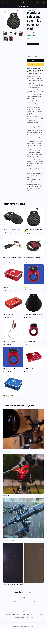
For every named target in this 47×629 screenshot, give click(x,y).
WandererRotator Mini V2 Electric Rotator (33, 286)
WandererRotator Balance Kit (10, 341)
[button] (2, 2)
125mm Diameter (32, 47)
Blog (27, 617)
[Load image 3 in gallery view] (16, 33)
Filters (33, 614)
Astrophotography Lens (21, 626)
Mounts (23, 614)
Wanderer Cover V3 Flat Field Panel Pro (33, 314)
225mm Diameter (33, 56)
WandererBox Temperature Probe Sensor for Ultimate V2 (33, 258)
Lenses (18, 614)
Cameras (6, 496)
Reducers (28, 614)
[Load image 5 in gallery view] (5, 38)
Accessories (17, 617)
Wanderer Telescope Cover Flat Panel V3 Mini (33, 230)
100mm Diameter (32, 44)
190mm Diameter (33, 53)
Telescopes (6, 451)
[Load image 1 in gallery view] (5, 33)
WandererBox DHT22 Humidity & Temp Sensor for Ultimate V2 (12, 258)
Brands (22, 617)
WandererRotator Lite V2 (9, 368)
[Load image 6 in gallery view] (11, 38)
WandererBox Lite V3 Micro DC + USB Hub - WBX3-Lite (13, 286)
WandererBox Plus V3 (8, 395)
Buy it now (35, 64)
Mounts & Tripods (9, 540)
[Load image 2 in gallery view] (11, 33)
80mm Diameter (33, 41)
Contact (31, 617)
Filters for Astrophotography (12, 584)
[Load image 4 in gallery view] (21, 33)
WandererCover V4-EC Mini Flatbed (11, 229)
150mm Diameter (32, 50)
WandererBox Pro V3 (8, 314)
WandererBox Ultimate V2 (30, 368)
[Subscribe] (34, 601)
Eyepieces (39, 614)
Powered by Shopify (30, 626)
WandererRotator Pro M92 (30, 341)
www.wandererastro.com (34, 179)
